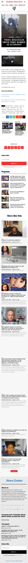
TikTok (23, 505)
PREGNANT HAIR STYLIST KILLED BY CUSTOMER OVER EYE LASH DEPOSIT (17, 199)
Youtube (22, 509)
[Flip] (20, 116)
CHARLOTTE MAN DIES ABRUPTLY (11, 240)
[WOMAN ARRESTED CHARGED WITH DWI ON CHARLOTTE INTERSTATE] (14, 418)
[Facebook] (7, 116)
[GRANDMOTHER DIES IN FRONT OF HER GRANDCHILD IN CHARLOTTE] (14, 255)
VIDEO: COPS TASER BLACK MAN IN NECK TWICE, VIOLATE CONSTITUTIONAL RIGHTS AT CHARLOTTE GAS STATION (13, 397)
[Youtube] (17, 509)
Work (21, 112)
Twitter (6, 509)
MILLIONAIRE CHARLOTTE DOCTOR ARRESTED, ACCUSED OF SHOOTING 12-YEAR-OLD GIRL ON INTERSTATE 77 (18, 185)
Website (14, 509)
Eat (17, 107)
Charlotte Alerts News (15, 49)
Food (14, 109)
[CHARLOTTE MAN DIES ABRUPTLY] (14, 228)
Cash (3, 107)
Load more (13, 471)
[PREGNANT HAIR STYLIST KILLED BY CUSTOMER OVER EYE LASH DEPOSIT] (5, 199)
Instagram (16, 505)
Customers (13, 107)
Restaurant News (10, 111)
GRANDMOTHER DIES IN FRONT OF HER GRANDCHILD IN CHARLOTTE (12, 267)
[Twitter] (10, 116)
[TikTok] (19, 505)
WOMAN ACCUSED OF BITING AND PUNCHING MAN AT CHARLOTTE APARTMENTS (17, 206)
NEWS (2, 292)
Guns (18, 109)
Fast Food (10, 109)
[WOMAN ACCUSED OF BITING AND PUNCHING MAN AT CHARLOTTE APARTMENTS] (5, 205)
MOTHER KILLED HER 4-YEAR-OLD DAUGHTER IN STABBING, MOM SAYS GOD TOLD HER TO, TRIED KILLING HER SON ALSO (18, 178)
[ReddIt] (17, 116)
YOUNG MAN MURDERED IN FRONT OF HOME (17, 192)
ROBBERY (11, 37)
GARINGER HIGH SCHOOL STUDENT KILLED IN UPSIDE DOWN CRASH (19, 133)
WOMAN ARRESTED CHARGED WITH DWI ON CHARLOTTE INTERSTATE (14, 430)
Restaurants (5, 112)
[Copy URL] (23, 116)
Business (22, 105)
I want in (13, 163)
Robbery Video (12, 112)
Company (7, 107)
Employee (4, 109)
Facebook (7, 505)
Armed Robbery (9, 105)
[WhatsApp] (14, 116)
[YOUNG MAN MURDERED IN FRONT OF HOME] (5, 192)
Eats (20, 107)
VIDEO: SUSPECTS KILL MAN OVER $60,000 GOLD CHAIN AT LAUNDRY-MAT (7, 131)
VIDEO (18, 37)
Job (21, 109)
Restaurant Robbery (19, 111)
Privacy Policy (19, 166)
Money (3, 111)
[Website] (10, 509)
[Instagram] (11, 505)
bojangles (16, 105)
